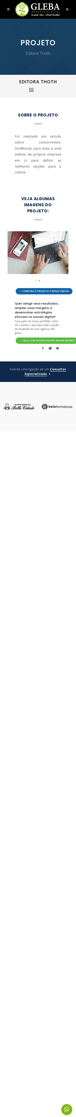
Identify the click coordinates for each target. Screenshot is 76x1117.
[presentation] (11, 252)
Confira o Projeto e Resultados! (46, 291)
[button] (36, 280)
